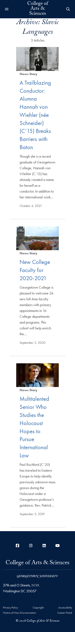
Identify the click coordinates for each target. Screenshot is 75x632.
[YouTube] (57, 545)
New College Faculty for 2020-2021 (35, 270)
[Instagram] (30, 545)
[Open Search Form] (68, 9)
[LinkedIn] (44, 545)
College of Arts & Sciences (37, 9)
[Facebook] (17, 545)
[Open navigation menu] (7, 9)
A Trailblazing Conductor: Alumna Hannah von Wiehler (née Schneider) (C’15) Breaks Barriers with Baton (35, 115)
